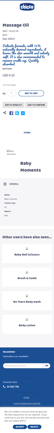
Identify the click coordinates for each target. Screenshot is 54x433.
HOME (26, 398)
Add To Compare (36, 105)
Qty (4, 93)
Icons (27, 132)
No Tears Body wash (27, 301)
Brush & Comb (27, 278)
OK (46, 365)
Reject (34, 427)
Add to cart (31, 93)
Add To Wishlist (13, 105)
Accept (20, 427)
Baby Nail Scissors (27, 254)
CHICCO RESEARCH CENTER (27, 404)
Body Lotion (27, 325)
